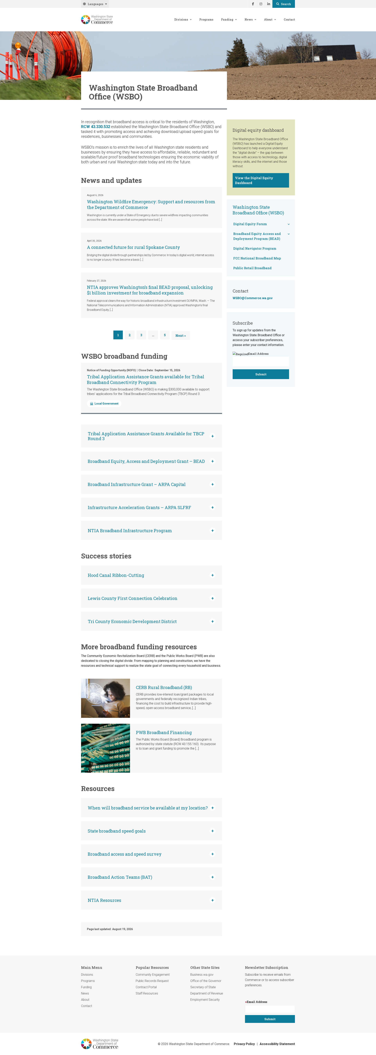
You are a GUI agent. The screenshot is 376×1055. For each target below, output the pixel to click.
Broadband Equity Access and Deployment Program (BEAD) (257, 236)
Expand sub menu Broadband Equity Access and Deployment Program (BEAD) (288, 234)
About (268, 19)
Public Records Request (152, 981)
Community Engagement (153, 974)
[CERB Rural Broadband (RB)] (105, 698)
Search (286, 4)
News (249, 19)
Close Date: (146, 370)
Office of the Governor (205, 981)
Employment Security (205, 1000)
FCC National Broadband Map (257, 258)
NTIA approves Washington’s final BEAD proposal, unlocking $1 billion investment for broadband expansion (150, 290)
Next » (180, 335)
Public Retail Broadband (252, 268)
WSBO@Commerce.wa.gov (253, 298)
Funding (227, 19)
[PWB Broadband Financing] (105, 748)
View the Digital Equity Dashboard (254, 180)
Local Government (106, 403)
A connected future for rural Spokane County (133, 247)
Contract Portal (146, 987)
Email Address (258, 354)
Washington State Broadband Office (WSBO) (258, 210)
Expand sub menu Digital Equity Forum (288, 224)
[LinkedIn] (268, 4)
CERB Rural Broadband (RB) (164, 687)
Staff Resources (147, 993)
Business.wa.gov (201, 974)
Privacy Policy (244, 1044)
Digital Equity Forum (250, 224)
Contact (289, 19)
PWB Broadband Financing (164, 732)
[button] (151, 436)
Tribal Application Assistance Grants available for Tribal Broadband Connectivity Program (145, 379)
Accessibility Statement (277, 1044)
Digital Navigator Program (254, 248)
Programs (206, 19)
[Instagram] (261, 4)
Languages (95, 4)
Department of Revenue (206, 993)
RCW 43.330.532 (95, 126)
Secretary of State (203, 987)
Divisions (181, 19)
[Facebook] (253, 4)
